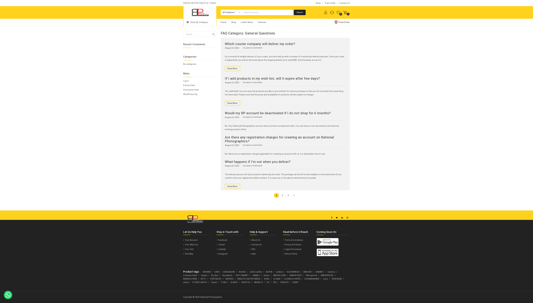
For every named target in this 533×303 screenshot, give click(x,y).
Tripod (214, 282)
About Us (255, 240)
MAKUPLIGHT (296, 275)
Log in (186, 81)
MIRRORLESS (327, 275)
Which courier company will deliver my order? (260, 44)
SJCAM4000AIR (311, 279)
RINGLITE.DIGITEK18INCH (248, 279)
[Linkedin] (342, 217)
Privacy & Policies (292, 245)
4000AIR (207, 272)
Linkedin (222, 249)
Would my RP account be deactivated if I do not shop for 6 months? (278, 113)
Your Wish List (191, 245)
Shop (318, 3)
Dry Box (214, 275)
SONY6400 (337, 279)
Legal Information (293, 249)
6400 (217, 272)
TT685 (224, 282)
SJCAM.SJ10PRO (292, 279)
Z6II (274, 282)
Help (253, 254)
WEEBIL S (258, 282)
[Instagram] (347, 217)
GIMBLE (256, 275)
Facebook (222, 240)
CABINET (319, 272)
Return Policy (290, 254)
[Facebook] (331, 217)
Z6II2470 (284, 282)
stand (186, 282)
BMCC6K (308, 272)
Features (262, 22)
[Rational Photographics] (200, 12)
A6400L (242, 272)
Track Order (330, 3)
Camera (331, 272)
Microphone (311, 275)
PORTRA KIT (216, 279)
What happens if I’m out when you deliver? (258, 162)
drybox (204, 275)
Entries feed (189, 85)
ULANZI (234, 282)
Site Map (188, 254)
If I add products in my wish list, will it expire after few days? (272, 78)
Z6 (268, 282)
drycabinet (227, 275)
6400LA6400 (229, 272)
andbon (279, 272)
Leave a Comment (253, 48)
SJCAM (276, 279)
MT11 (203, 279)
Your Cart (189, 249)
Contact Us (345, 3)
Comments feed (191, 90)
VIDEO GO (245, 282)
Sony (325, 279)
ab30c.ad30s (256, 272)
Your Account (191, 240)
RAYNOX (229, 279)
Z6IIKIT (295, 282)
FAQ (253, 249)
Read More (232, 68)
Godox (267, 275)
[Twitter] (337, 217)
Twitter (221, 245)
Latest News (247, 22)
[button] (8, 295)
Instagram (223, 254)
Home (224, 22)
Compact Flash (190, 275)
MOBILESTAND (190, 279)
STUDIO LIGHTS (199, 282)
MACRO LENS (279, 275)
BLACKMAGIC (293, 272)
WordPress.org (190, 94)
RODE (266, 279)
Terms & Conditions (293, 240)
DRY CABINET (242, 275)
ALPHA (269, 272)
